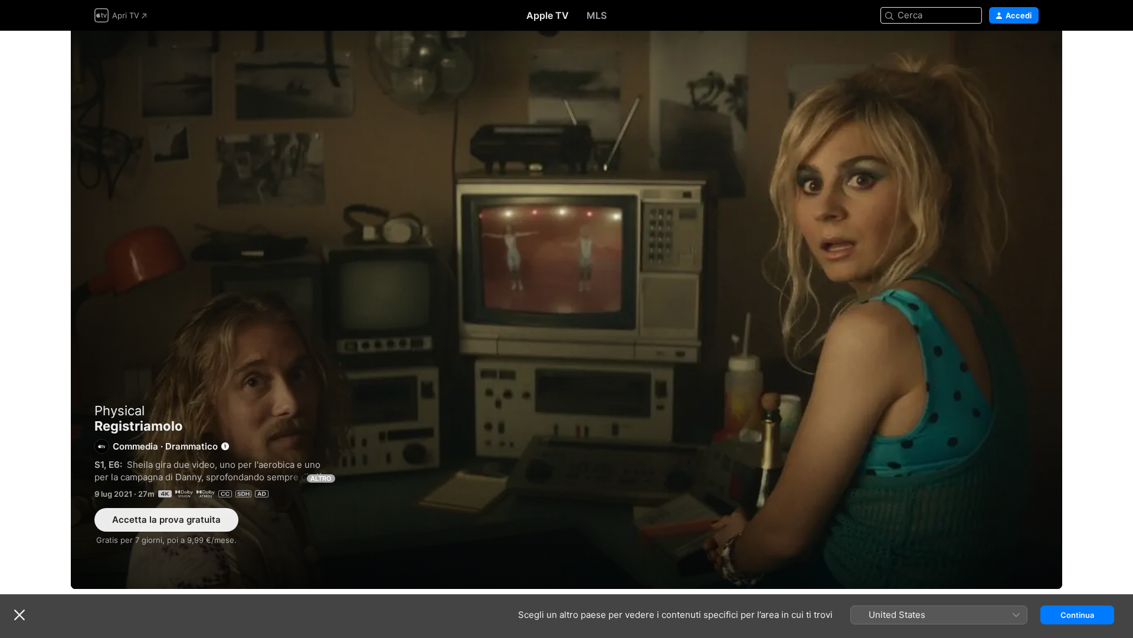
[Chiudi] (19, 615)
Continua (1077, 615)
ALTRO (321, 478)
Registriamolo (566, 310)
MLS (597, 15)
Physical (119, 410)
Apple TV (547, 15)
